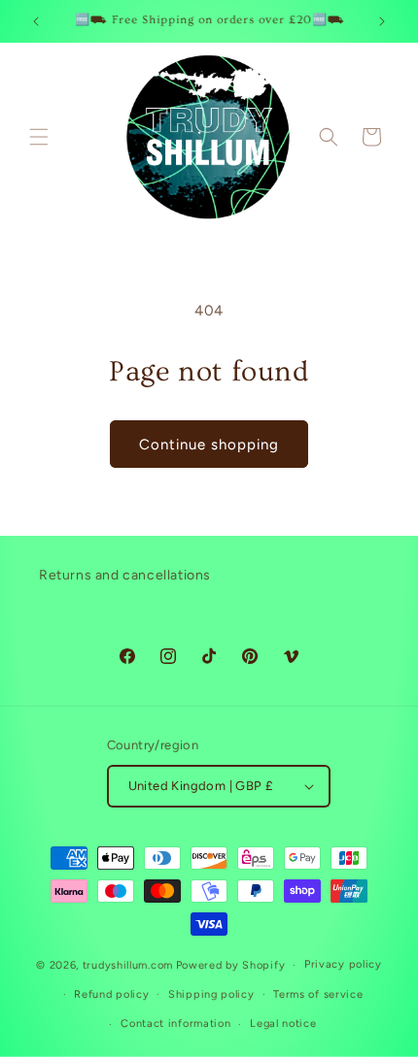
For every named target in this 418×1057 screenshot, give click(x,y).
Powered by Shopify (231, 965)
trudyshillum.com (128, 965)
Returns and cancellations (125, 575)
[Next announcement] (382, 21)
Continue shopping (209, 444)
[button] (38, 137)
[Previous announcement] (36, 21)
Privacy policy (343, 964)
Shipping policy (211, 994)
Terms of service (318, 994)
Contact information (175, 1023)
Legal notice (283, 1023)
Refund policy (111, 994)
